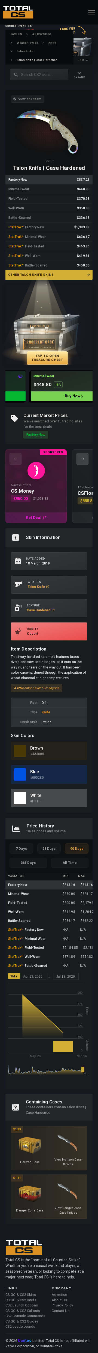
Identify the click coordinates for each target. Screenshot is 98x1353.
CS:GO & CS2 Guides (21, 1321)
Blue (34, 771)
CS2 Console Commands (25, 1316)
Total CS (16, 34)
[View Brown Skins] (20, 751)
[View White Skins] (20, 798)
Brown (36, 748)
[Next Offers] (82, 459)
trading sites (72, 421)
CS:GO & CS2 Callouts (22, 1311)
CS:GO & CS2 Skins (20, 1295)
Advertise (59, 1295)
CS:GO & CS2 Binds (20, 1300)
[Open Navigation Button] (91, 12)
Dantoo (25, 1341)
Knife (52, 43)
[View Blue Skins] (20, 774)
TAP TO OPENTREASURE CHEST (47, 357)
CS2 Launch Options (21, 1305)
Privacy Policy (62, 1305)
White (36, 795)
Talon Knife (25, 51)
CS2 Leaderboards (20, 1326)
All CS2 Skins (41, 34)
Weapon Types (27, 43)
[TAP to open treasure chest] (49, 325)
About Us (59, 1300)
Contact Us (60, 1311)
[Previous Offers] (16, 459)
